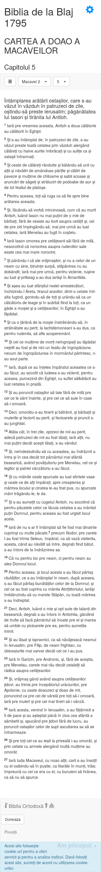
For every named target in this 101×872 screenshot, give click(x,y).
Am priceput (77, 845)
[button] (34, 81)
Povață (10, 832)
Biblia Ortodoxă (26, 805)
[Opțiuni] (10, 81)
